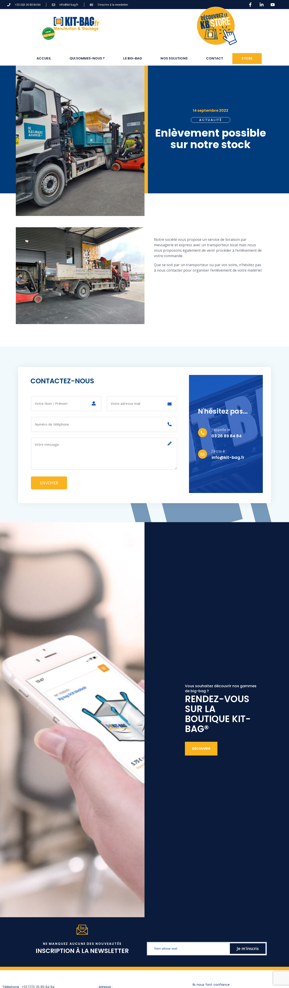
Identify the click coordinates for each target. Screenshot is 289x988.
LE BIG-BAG (132, 58)
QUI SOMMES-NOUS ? (87, 58)
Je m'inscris (248, 948)
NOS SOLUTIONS (174, 58)
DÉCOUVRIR (201, 748)
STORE (247, 58)
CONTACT (214, 58)
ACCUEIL (44, 58)
